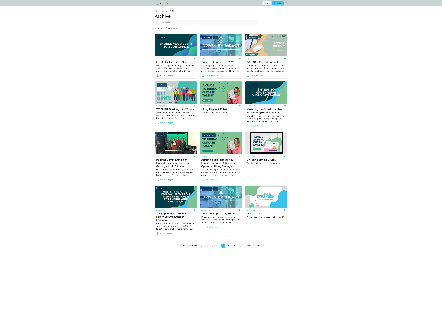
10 (240, 246)
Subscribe (278, 3)
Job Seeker (160, 29)
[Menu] (286, 3)
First (184, 246)
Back (194, 246)
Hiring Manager (173, 29)
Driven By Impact (161, 11)
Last (258, 246)
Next (248, 246)
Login (266, 3)
